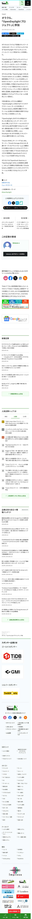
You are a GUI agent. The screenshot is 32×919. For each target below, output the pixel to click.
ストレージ (20, 771)
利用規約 (21, 726)
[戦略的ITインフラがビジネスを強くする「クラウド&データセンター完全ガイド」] (8, 882)
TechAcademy (6, 858)
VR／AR (20, 798)
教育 (4, 820)
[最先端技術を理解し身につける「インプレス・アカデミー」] (22, 907)
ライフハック (21, 817)
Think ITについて (7, 758)
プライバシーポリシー (11, 729)
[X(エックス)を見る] (15, 717)
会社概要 (8, 733)
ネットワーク (26, 7)
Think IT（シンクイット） (8, 2)
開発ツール (20, 786)
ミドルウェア (21, 780)
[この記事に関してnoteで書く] (21, 203)
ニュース (3, 633)
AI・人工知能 (5, 9)
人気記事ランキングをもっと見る (17, 496)
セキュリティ (6, 811)
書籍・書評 (5, 852)
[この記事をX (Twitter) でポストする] (13, 203)
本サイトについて (10, 723)
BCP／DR (5, 807)
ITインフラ (11, 7)
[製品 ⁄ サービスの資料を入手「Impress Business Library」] (8, 902)
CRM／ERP (20, 795)
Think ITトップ (5, 632)
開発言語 (5, 786)
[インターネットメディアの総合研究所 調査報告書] (22, 887)
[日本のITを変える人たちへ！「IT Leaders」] (22, 892)
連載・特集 (4, 7)
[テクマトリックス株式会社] (11, 693)
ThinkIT (4, 14)
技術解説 (20, 849)
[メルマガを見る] (4, 717)
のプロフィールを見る (15, 254)
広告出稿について (22, 758)
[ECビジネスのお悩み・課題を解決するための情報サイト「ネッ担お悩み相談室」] (14, 912)
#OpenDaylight (7, 192)
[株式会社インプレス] (15, 871)
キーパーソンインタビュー (7, 833)
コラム (19, 855)
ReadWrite (20, 858)
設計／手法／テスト (22, 783)
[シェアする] (9, 203)
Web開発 (5, 789)
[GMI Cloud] (12, 671)
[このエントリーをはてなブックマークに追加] (17, 203)
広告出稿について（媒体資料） (23, 723)
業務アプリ (20, 789)
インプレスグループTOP (23, 733)
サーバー (19, 7)
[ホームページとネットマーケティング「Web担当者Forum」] (8, 887)
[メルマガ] (5, 278)
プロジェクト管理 (7, 804)
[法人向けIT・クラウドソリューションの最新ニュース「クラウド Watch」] (8, 892)
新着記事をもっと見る (17, 394)
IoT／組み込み (6, 777)
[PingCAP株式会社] (12, 656)
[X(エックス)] (15, 278)
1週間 (15, 416)
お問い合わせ (9, 726)
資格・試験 (5, 814)
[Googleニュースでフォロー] (20, 717)
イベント (5, 855)
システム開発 (21, 777)
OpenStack (21, 9)
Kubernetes (13, 9)
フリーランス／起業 (7, 817)
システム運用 (21, 804)
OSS (4, 798)
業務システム (21, 829)
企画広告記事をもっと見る (16, 620)
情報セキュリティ (7, 837)
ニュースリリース (7, 185)
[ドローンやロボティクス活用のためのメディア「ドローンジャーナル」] (8, 907)
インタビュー (21, 852)
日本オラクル (6, 182)
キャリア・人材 (21, 814)
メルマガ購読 (6, 751)
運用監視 (20, 807)
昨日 (6, 416)
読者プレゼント (6, 755)
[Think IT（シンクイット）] (12, 709)
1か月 (24, 416)
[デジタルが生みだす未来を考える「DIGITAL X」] (22, 902)
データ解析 (20, 792)
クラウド (5, 774)
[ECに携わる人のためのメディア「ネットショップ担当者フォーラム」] (22, 897)
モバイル (5, 795)
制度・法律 (20, 820)
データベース (6, 783)
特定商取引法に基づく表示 (23, 729)
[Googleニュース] (20, 278)
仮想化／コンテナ (22, 774)
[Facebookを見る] (10, 717)
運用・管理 (20, 801)
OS (3, 780)
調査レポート (21, 833)
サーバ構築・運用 (22, 837)
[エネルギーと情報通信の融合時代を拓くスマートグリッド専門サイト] (8, 897)
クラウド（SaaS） (7, 792)
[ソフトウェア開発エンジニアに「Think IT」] (22, 882)
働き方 (19, 811)
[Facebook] (10, 278)
